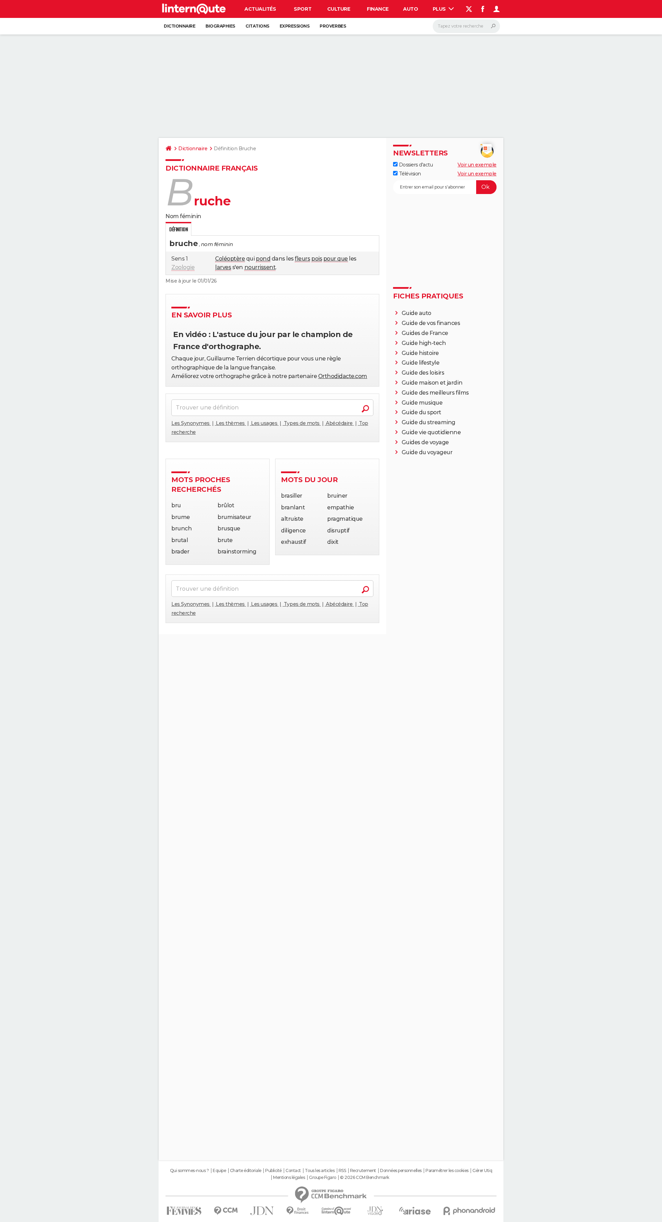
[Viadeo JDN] (375, 1210)
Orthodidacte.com (342, 376)
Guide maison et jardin (432, 382)
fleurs (302, 258)
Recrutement (363, 1170)
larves (223, 267)
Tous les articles (319, 1170)
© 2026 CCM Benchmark (364, 1177)
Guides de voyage (425, 442)
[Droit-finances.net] (297, 1210)
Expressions (295, 26)
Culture (338, 9)
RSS (342, 1170)
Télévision (409, 174)
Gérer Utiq (482, 1170)
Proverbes (333, 26)
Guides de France (425, 333)
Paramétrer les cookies (446, 1170)
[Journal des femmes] (184, 1210)
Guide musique (422, 402)
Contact (293, 1170)
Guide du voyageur (427, 452)
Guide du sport (421, 412)
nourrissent (260, 267)
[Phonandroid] (469, 1210)
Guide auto (416, 313)
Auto (410, 9)
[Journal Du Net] (262, 1210)
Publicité (273, 1170)
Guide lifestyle (421, 362)
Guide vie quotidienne (431, 432)
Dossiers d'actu (415, 165)
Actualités (260, 9)
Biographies (220, 26)
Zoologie (182, 267)
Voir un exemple (477, 165)
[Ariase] (415, 1210)
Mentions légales (289, 1177)
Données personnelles (400, 1170)
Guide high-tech (424, 343)
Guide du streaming (428, 422)
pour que (335, 258)
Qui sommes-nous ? (189, 1170)
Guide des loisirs (423, 372)
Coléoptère (230, 258)
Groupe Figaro (322, 1177)
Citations (257, 26)
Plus (440, 9)
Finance (378, 9)
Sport (302, 9)
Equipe (219, 1170)
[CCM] (226, 1210)
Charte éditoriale (245, 1170)
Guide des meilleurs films (435, 392)
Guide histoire (420, 353)
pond (263, 258)
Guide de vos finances (431, 323)
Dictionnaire (179, 26)
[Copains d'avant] (336, 1210)
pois (316, 258)
